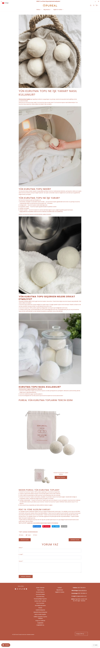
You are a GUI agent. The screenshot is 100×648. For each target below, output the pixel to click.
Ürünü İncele (61, 477)
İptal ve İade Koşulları (40, 614)
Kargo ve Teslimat (40, 620)
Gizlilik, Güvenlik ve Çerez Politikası (40, 617)
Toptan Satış (40, 590)
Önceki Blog (25, 539)
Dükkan (60, 587)
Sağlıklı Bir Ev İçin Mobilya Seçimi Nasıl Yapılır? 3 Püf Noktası (42, 523)
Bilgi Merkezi (59, 590)
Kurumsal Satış (40, 596)
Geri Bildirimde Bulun (40, 605)
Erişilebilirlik (40, 623)
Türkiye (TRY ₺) (80, 634)
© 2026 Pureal (15, 634)
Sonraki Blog (75, 539)
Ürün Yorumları (40, 603)
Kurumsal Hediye (40, 594)
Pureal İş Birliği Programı (40, 599)
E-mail (21, 554)
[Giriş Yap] (94, 5)
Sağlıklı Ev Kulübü (59, 592)
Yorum (21, 561)
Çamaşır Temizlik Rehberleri (30, 532)
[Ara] (90, 5)
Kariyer (40, 607)
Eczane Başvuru (40, 592)
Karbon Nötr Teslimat (40, 601)
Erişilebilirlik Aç (40, 625)
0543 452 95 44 (82, 590)
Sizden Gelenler (40, 587)
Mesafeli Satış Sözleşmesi (40, 612)
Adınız (21, 547)
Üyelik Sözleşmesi (40, 610)
